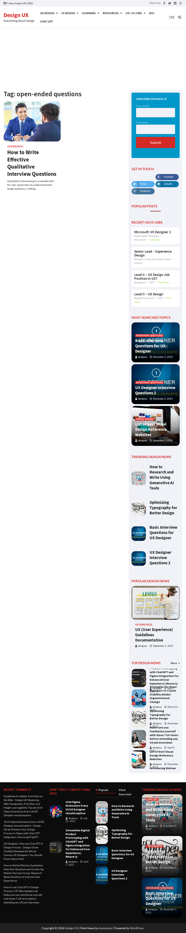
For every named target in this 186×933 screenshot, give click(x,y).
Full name (142, 122)
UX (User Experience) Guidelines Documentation (154, 635)
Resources (111, 13)
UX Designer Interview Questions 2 (155, 390)
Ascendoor (105, 928)
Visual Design (144, 419)
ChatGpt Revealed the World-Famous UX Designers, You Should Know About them (23, 855)
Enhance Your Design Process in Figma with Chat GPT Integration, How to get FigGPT (22, 833)
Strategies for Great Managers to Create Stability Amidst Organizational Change (163, 674)
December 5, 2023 (163, 357)
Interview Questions (149, 335)
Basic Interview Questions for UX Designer (150, 346)
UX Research (15, 146)
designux (142, 357)
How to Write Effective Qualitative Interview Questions (31, 163)
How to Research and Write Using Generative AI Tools (161, 477)
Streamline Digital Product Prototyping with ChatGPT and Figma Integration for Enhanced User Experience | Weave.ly (78, 843)
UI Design (68, 13)
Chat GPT (46, 21)
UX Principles (143, 624)
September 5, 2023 (163, 646)
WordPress (137, 928)
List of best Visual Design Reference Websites (151, 429)
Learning (89, 13)
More (174, 663)
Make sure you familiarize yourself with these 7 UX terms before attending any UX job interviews (164, 714)
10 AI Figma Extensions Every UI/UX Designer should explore (23, 811)
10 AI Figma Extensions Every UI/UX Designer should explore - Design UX (24, 825)
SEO (151, 13)
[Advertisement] (93, 55)
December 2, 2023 (163, 398)
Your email (142, 105)
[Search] (179, 17)
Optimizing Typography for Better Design (163, 507)
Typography (154, 846)
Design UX (16, 15)
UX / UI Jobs (134, 13)
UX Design (47, 13)
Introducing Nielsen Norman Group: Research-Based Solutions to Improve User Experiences (164, 755)
